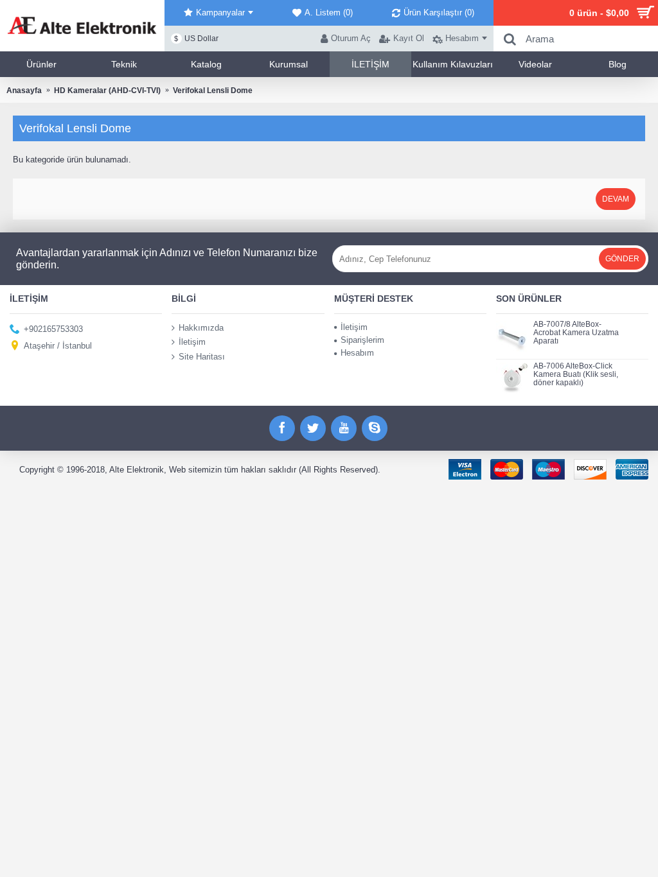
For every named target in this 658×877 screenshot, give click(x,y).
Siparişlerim (362, 340)
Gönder (622, 258)
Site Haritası (202, 356)
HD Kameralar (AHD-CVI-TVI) (107, 90)
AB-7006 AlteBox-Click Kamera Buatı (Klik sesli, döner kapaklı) (575, 374)
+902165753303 (53, 328)
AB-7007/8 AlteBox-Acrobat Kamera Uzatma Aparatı (576, 332)
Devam (615, 199)
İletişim (192, 342)
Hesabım (357, 353)
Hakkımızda (201, 328)
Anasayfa (24, 90)
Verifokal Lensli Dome (213, 90)
